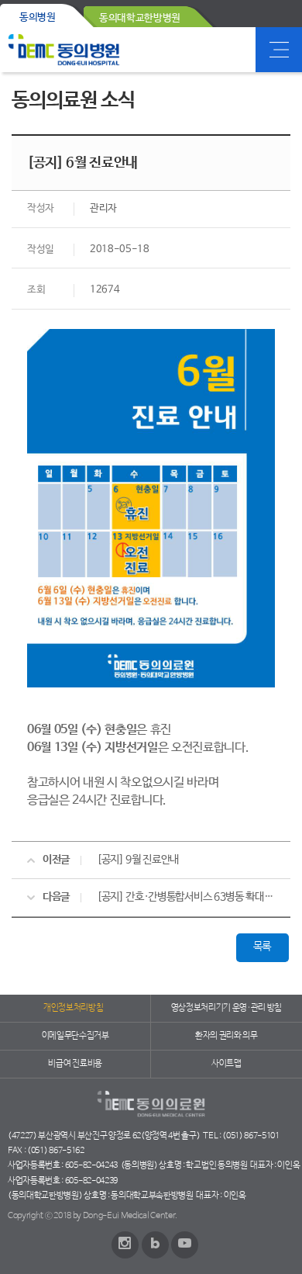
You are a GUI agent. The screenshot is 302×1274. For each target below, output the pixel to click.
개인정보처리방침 (73, 1008)
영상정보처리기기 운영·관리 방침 (227, 1008)
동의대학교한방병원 (139, 18)
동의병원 (37, 17)
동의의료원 (64, 49)
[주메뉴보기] (279, 49)
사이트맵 (226, 1063)
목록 (262, 946)
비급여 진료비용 (74, 1063)
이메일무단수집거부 (75, 1035)
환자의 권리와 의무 (226, 1035)
